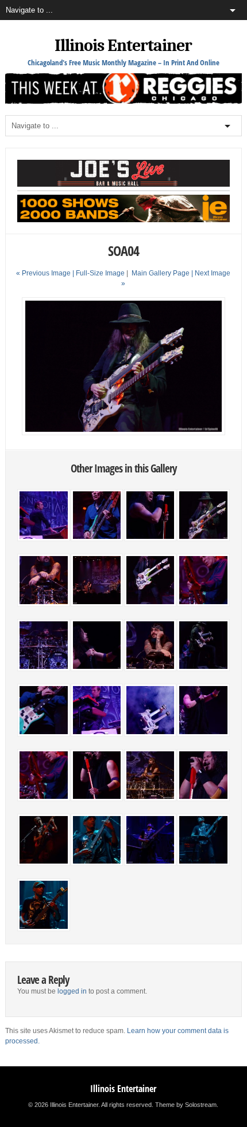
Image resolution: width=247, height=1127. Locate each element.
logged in (72, 991)
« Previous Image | (46, 273)
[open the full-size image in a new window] (124, 433)
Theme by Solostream (186, 1104)
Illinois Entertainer (123, 46)
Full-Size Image (100, 273)
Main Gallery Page (161, 273)
